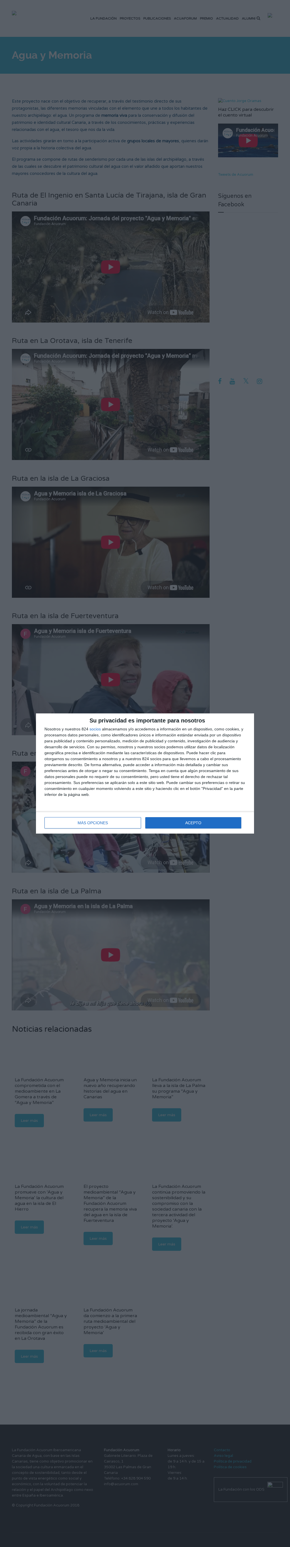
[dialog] (145, 773)
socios (95, 729)
